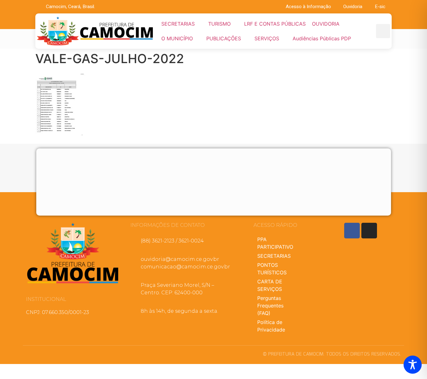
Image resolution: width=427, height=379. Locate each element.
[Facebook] (352, 230)
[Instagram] (369, 230)
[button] (181, 23)
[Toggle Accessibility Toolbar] (412, 364)
